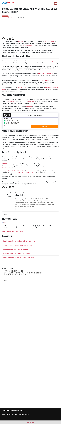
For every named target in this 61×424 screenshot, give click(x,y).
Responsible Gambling (24, 414)
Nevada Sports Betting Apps (13, 271)
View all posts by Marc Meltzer (22, 209)
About (3, 414)
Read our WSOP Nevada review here (13, 231)
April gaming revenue (29, 45)
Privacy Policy (31, 422)
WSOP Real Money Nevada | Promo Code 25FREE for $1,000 (23, 273)
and (45, 73)
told (44, 80)
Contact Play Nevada (12, 414)
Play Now (44, 126)
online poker (31, 101)
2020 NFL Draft (22, 87)
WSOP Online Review (9, 119)
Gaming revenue (50, 41)
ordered (20, 41)
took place (29, 106)
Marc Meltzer (12, 18)
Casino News (5, 16)
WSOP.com (11, 101)
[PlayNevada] (30, 3)
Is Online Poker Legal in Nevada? (15, 275)
